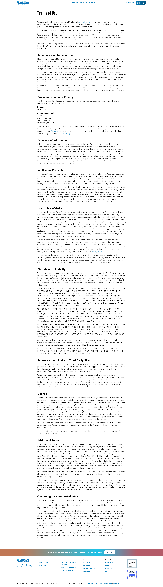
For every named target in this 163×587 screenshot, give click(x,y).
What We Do (83, 3)
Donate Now (140, 3)
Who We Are (86, 566)
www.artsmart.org (85, 22)
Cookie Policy (108, 583)
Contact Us (108, 568)
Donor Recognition (89, 568)
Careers (107, 571)
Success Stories (44, 563)
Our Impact (74, 3)
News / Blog (42, 566)
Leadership (86, 563)
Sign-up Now (110, 552)
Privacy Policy (56, 131)
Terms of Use (99, 583)
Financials (86, 571)
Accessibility (116, 583)
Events (107, 566)
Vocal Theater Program (68, 567)
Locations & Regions (67, 570)
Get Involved (130, 3)
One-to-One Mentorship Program (68, 564)
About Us (92, 3)
